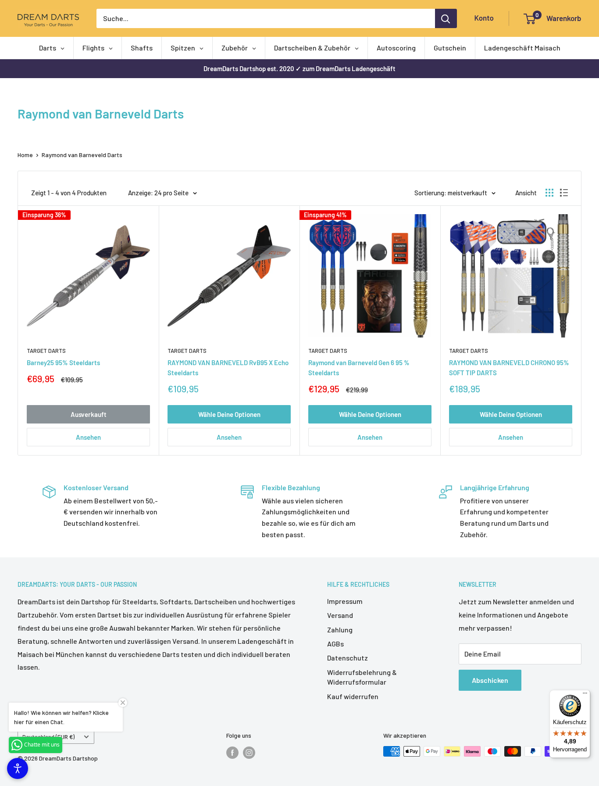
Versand (340, 615)
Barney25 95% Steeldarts (63, 362)
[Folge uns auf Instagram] (249, 752)
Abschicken (490, 680)
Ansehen (88, 437)
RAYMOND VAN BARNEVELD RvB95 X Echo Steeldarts (228, 368)
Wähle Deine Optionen (229, 414)
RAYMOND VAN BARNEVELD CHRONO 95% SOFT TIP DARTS (509, 368)
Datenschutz (347, 657)
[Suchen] (446, 18)
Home (25, 154)
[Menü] (585, 695)
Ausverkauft (89, 414)
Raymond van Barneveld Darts (82, 154)
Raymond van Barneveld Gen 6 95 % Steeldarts (359, 368)
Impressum (345, 601)
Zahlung (340, 629)
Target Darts (46, 350)
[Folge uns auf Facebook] (232, 752)
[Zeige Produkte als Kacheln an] (549, 193)
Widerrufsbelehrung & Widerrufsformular (362, 677)
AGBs (335, 643)
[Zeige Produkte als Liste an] (564, 193)
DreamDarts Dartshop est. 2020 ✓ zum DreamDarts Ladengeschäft (299, 68)
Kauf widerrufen (352, 696)
